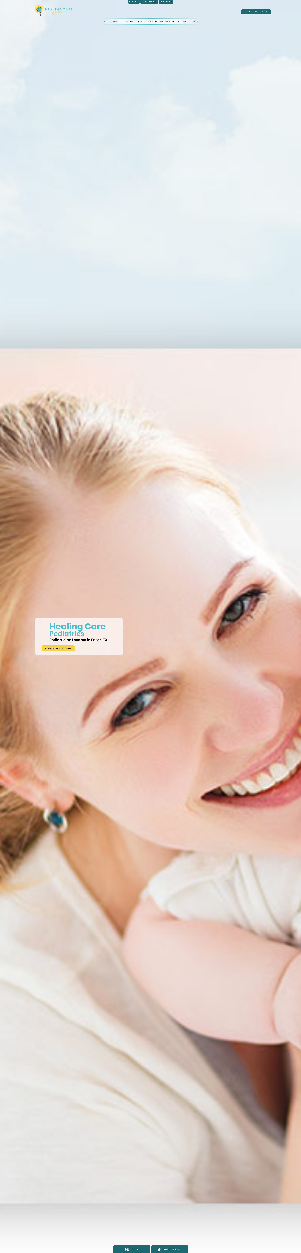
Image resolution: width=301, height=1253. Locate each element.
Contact (182, 21)
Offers (195, 21)
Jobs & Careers (164, 21)
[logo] (53, 10)
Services (116, 21)
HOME (104, 21)
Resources (144, 21)
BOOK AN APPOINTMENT (58, 648)
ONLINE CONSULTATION (256, 12)
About (129, 21)
